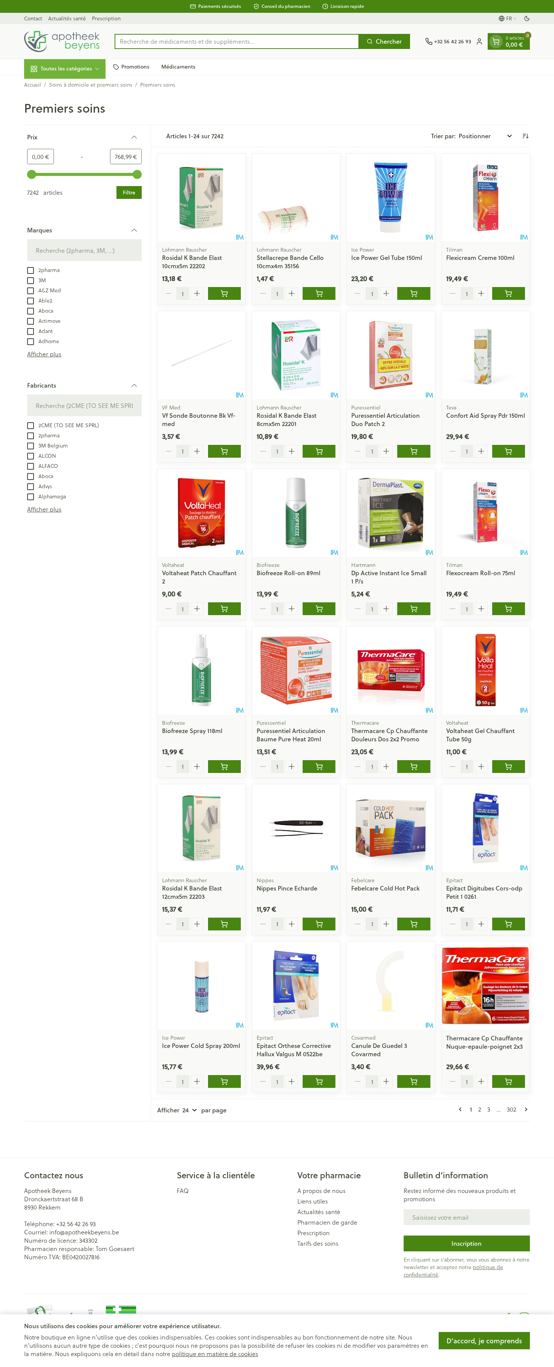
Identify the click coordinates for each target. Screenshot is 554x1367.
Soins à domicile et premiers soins (90, 85)
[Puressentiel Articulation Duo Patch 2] (391, 355)
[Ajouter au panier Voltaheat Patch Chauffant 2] (224, 608)
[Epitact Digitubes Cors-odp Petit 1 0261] (486, 828)
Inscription (466, 1243)
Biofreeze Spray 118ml (192, 730)
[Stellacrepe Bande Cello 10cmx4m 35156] (296, 197)
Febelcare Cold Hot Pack (385, 888)
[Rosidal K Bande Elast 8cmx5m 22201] (296, 355)
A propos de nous (321, 1191)
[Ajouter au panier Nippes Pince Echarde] (319, 924)
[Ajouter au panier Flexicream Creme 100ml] (508, 293)
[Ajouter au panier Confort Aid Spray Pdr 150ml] (508, 451)
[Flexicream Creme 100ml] (486, 197)
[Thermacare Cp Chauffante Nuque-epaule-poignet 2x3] (486, 985)
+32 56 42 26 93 (76, 1223)
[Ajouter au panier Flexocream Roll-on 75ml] (508, 608)
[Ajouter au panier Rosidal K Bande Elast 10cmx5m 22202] (224, 293)
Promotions (135, 66)
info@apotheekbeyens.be (84, 1232)
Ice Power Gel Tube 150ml (386, 257)
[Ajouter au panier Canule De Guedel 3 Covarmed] (413, 1081)
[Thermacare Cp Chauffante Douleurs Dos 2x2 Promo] (391, 670)
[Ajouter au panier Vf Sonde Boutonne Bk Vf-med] (224, 451)
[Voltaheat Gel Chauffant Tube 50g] (486, 670)
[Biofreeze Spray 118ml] (201, 670)
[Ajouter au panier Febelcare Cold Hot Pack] (413, 924)
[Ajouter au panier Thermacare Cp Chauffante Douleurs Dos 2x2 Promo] (413, 766)
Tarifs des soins (317, 1243)
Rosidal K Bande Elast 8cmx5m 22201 (287, 419)
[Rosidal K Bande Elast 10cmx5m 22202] (201, 197)
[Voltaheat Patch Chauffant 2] (201, 513)
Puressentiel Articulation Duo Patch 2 (385, 419)
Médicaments (178, 66)
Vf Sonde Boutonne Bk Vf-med (199, 419)
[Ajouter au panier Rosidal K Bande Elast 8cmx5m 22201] (319, 451)
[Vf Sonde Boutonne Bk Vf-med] (201, 355)
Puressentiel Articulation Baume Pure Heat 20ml (291, 734)
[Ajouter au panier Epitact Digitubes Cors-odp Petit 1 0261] (508, 924)
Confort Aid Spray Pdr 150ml (485, 415)
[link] (461, 1109)
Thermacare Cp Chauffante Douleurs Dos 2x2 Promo (389, 734)
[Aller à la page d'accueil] (61, 41)
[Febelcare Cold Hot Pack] (391, 828)
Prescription (106, 18)
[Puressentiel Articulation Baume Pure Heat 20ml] (296, 670)
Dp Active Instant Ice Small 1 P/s (389, 576)
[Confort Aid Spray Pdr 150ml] (486, 355)
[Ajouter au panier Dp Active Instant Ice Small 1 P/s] (413, 608)
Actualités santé (67, 18)
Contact (33, 18)
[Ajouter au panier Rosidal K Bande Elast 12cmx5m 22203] (224, 924)
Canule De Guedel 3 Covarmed (379, 1049)
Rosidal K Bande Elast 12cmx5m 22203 (192, 892)
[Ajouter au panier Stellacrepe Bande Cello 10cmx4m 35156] (319, 293)
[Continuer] (524, 1109)
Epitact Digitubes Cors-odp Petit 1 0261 (484, 892)
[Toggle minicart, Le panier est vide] (496, 41)
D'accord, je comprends (484, 1341)
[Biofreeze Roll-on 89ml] (296, 513)
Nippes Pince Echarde (287, 888)
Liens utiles (312, 1201)
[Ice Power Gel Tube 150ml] (391, 197)
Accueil (32, 85)
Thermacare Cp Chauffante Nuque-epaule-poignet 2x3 (484, 1042)
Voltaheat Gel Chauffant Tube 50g (480, 734)
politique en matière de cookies (215, 1353)
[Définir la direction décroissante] (525, 136)
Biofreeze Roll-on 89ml (288, 572)
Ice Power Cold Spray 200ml (201, 1045)
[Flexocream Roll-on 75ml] (486, 513)
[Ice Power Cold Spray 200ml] (201, 985)
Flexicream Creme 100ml (480, 257)
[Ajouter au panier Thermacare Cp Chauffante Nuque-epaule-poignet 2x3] (508, 1081)
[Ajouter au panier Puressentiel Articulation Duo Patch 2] (413, 451)
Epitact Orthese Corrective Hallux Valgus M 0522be (294, 1049)
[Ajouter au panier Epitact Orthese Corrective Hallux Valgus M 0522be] (319, 1081)
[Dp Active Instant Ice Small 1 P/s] (391, 513)
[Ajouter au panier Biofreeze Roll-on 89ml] (319, 608)
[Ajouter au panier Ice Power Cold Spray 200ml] (224, 1081)
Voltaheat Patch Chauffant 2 (199, 576)
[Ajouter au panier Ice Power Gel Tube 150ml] (413, 293)
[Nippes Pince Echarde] (296, 828)
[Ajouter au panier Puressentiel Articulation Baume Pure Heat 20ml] (319, 766)
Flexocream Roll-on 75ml (480, 572)
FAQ (183, 1191)
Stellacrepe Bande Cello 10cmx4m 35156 (290, 261)
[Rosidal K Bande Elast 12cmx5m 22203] (201, 828)
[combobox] (237, 41)
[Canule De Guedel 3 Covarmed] (391, 985)
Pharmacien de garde (327, 1222)
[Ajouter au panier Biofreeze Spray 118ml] (224, 766)
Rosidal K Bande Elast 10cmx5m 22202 (192, 261)
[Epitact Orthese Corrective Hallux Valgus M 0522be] (296, 985)
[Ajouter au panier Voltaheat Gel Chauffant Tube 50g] (508, 766)
